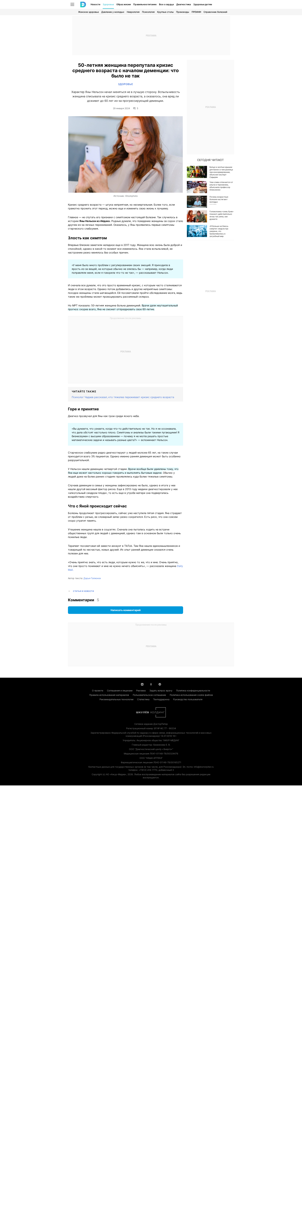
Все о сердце (166, 4)
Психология (148, 12)
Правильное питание (145, 4)
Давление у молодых (112, 12)
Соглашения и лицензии (119, 690)
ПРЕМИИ (196, 12)
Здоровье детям (202, 4)
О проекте (97, 690)
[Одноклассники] (151, 684)
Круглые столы (165, 12)
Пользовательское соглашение (149, 695)
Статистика (143, 699)
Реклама (141, 690)
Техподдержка (161, 699)
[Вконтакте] (142, 684)
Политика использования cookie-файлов (191, 695)
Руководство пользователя (187, 699)
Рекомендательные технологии (116, 699)
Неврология (133, 12)
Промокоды (182, 12)
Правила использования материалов (109, 695)
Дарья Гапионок (92, 578)
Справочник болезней (215, 12)
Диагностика (183, 4)
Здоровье (108, 4)
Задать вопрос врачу (160, 690)
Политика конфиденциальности (193, 690)
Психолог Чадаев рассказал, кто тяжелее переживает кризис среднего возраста (123, 397)
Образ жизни (123, 4)
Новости (95, 4)
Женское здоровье (88, 12)
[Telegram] (160, 684)
